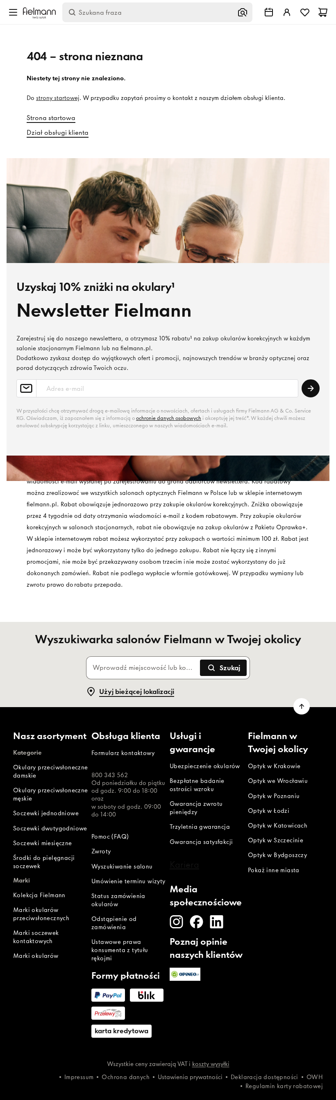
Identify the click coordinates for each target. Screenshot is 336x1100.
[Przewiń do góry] (301, 706)
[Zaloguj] (287, 12)
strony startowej (57, 98)
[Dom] (39, 12)
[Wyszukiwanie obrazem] (242, 12)
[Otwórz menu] (13, 12)
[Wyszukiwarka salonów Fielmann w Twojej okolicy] (269, 12)
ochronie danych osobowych (168, 418)
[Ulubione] (305, 12)
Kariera (184, 864)
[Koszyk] (323, 12)
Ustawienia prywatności (190, 1077)
